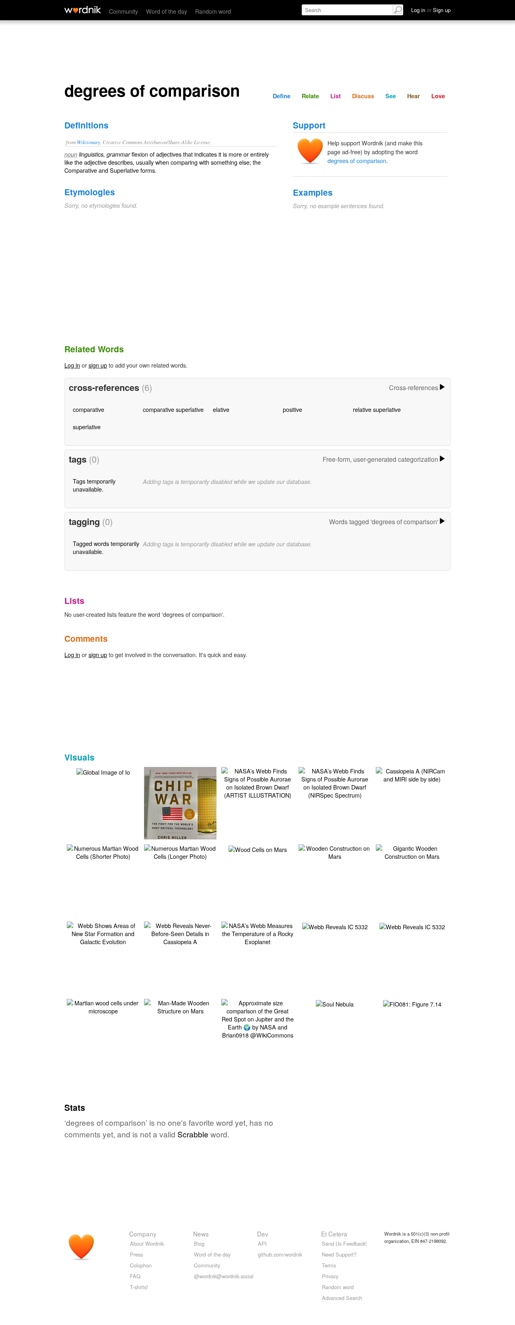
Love (438, 96)
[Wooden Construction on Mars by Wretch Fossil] (335, 851)
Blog (199, 1243)
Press (136, 1254)
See (390, 96)
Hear (413, 96)
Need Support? (339, 1254)
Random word (213, 11)
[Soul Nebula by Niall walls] (335, 1003)
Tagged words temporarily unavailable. (106, 547)
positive (292, 409)
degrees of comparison (357, 160)
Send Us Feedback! (344, 1243)
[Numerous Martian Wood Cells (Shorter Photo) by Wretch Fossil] (103, 851)
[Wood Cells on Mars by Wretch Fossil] (258, 848)
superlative (87, 426)
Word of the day (166, 11)
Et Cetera (334, 1233)
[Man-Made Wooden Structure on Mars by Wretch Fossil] (180, 1006)
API (262, 1243)
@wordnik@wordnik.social (223, 1276)
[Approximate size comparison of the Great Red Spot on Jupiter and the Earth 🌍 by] (257, 1018)
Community (123, 11)
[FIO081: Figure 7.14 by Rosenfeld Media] (412, 1003)
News (201, 1233)
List (335, 96)
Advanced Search (342, 1298)
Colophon (141, 1265)
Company (143, 1233)
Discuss (363, 96)
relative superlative (377, 409)
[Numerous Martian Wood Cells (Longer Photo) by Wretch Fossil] (180, 851)
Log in (72, 365)
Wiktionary (88, 141)
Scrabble (192, 1134)
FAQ (135, 1276)
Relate (310, 96)
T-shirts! (139, 1287)
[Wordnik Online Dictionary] (82, 9)
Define (281, 96)
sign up (98, 365)
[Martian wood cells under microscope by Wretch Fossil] (103, 1006)
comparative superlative (173, 409)
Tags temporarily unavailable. (94, 485)
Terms (329, 1265)
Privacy (330, 1276)
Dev (262, 1233)
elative (221, 409)
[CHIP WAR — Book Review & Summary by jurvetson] (192, 804)
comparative (88, 409)
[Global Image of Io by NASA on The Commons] (103, 771)
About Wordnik (147, 1243)
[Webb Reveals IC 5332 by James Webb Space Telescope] (335, 926)
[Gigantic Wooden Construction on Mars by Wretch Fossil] (412, 851)
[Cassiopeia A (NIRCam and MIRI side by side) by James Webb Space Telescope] (412, 774)
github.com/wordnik (280, 1254)
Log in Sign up (431, 10)
